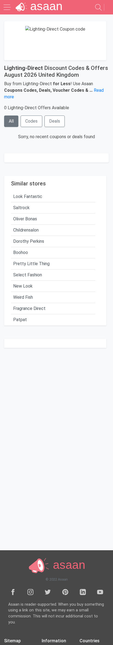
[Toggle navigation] (7, 7)
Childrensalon (26, 230)
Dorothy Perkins (28, 241)
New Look (23, 286)
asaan (67, 564)
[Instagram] (30, 591)
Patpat (20, 319)
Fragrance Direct (29, 308)
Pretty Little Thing (31, 263)
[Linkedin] (82, 591)
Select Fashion (27, 274)
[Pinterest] (65, 591)
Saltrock (21, 207)
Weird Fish (23, 297)
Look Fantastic (27, 196)
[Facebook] (12, 591)
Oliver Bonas (25, 218)
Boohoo (20, 252)
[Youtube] (100, 591)
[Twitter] (47, 591)
